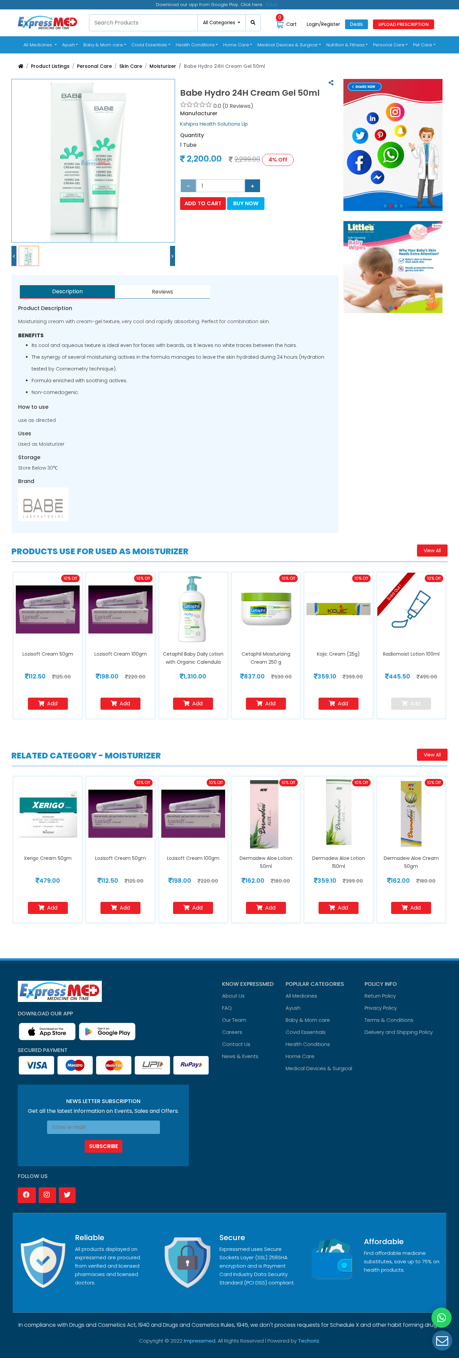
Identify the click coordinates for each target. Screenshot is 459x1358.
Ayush (293, 1007)
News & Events (240, 1056)
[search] (253, 22)
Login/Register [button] (323, 24)
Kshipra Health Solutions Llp (214, 123)
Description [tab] (67, 291)
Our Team (234, 1019)
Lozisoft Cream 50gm (48, 654)
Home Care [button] (236, 45)
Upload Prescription (403, 24)
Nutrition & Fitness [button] (345, 45)
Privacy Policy (381, 1007)
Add (52, 703)
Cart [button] (287, 24)
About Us (233, 995)
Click (272, 4)
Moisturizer (163, 66)
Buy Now (245, 203)
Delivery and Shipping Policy (399, 1032)
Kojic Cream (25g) (338, 654)
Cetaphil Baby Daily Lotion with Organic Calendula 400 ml (193, 662)
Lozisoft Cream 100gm (120, 654)
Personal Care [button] (389, 45)
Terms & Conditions (389, 1019)
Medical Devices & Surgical (319, 1068)
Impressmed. (200, 1340)
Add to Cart (202, 203)
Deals (356, 24)
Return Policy (380, 995)
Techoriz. (309, 1340)
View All (432, 550)
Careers (232, 1032)
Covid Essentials (306, 1032)
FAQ (227, 1007)
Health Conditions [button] (195, 45)
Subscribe (103, 1146)
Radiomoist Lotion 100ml (411, 654)
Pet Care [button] (422, 45)
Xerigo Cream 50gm (48, 858)
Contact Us (236, 1044)
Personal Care (94, 66)
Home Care (300, 1056)
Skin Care (130, 66)
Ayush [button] (68, 45)
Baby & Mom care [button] (103, 45)
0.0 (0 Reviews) (233, 106)
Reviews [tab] (162, 292)
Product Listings (50, 66)
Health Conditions (308, 1044)
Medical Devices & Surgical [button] (287, 45)
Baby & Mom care (308, 1019)
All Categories (220, 22)
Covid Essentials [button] (149, 45)
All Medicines (41, 44)
